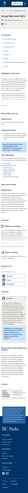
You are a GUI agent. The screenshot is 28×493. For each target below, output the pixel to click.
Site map (4, 481)
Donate (4, 453)
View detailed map (17, 20)
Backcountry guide (9, 169)
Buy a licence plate (7, 456)
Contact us (5, 467)
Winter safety (7, 175)
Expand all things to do (7, 272)
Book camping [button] (17, 3)
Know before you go (9, 43)
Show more (4, 105)
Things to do (7, 54)
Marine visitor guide (9, 171)
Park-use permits (7, 439)
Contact (6, 66)
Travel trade (5, 444)
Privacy (4, 484)
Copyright (5, 487)
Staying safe (7, 163)
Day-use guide (8, 167)
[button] (25, 3)
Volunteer (5, 458)
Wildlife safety (7, 173)
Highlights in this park (10, 39)
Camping (6, 50)
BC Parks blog (6, 470)
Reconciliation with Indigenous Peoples (15, 62)
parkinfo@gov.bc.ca (19, 398)
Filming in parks (7, 442)
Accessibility (14, 484)
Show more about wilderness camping (12, 246)
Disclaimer (14, 481)
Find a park (9, 11)
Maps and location (9, 47)
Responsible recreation (10, 165)
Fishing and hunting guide (11, 176)
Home (3, 11)
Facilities (6, 58)
